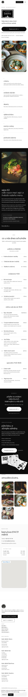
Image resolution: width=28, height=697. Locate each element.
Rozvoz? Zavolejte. (5, 37)
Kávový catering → (5, 629)
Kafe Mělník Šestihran (8, 663)
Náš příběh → (4, 626)
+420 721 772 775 (5, 659)
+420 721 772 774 (9, 538)
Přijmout (10, 694)
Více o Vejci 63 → (5, 225)
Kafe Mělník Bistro (7, 639)
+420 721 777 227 (5, 681)
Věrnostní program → (6, 632)
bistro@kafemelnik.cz (10, 541)
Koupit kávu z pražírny (9, 616)
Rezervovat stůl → (14, 29)
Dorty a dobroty (8, 620)
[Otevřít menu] (25, 2)
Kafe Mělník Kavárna (7, 673)
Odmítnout (4, 694)
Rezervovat (19, 2)
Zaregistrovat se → (9, 450)
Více (18, 692)
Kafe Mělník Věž (6, 651)
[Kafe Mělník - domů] (3, 2)
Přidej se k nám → (5, 630)
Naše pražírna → (5, 627)
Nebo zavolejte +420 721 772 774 (8, 35)
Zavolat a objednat (19, 35)
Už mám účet (20, 450)
